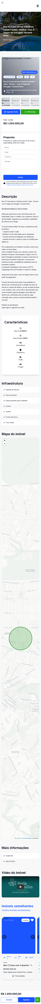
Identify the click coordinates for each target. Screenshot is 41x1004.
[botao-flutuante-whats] (37, 999)
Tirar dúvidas (20, 976)
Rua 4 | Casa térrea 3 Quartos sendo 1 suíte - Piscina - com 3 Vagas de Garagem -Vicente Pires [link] (18, 45)
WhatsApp (31, 112)
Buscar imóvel (8, 40)
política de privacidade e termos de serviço (19, 185)
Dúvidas (9, 1000)
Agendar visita (12, 112)
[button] (4, 440)
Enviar (20, 177)
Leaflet (18, 838)
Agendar (26, 1000)
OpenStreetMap (27, 838)
